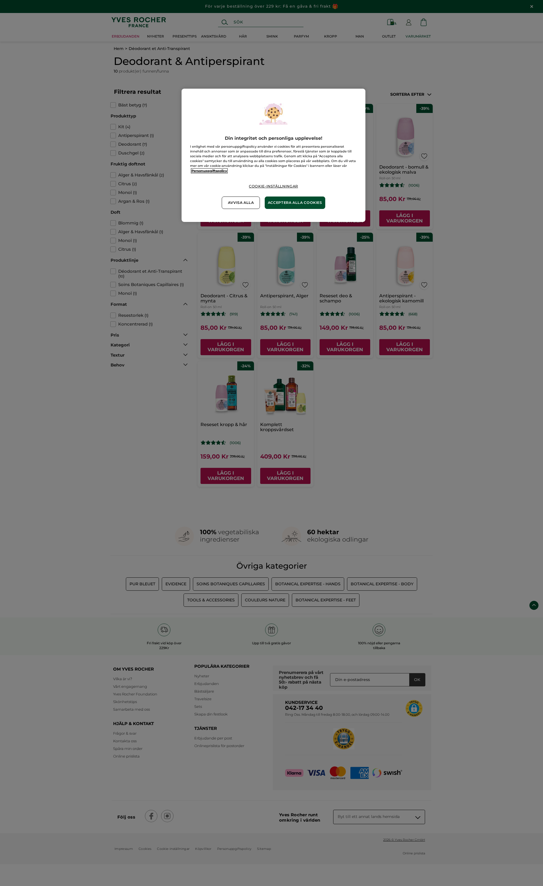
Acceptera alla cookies (295, 202)
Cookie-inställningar (273, 186)
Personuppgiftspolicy (209, 171)
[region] (273, 155)
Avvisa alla (241, 202)
